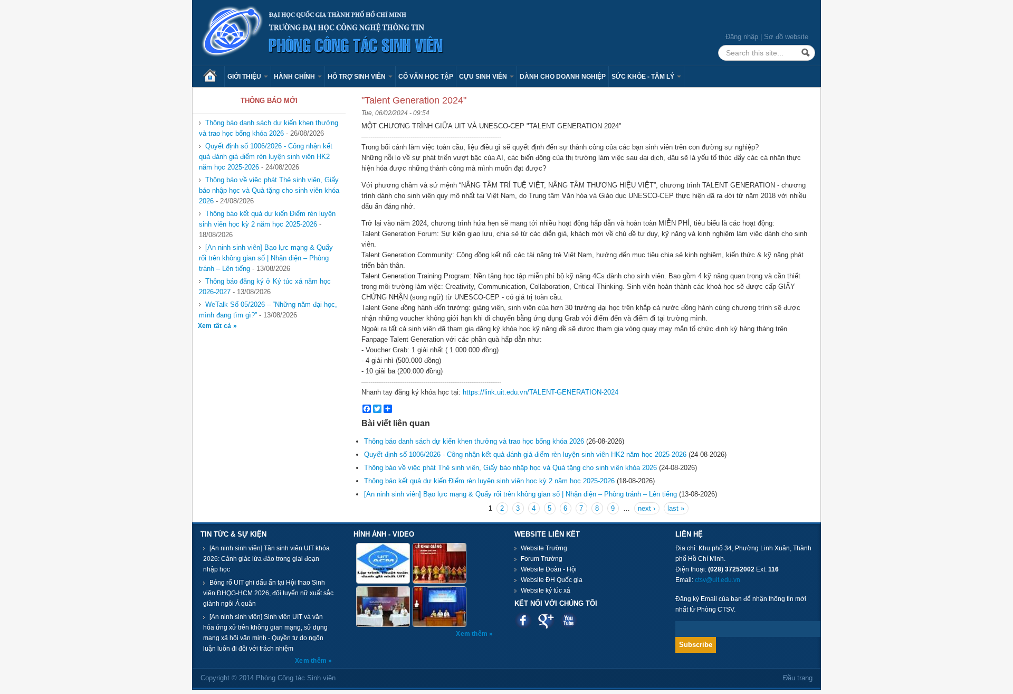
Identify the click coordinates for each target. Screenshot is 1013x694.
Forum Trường (541, 558)
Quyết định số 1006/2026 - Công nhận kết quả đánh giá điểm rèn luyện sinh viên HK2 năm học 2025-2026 (265, 156)
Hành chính (295, 76)
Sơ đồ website (786, 37)
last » (675, 508)
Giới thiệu (245, 76)
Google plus (546, 620)
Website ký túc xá (545, 590)
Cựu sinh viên (484, 76)
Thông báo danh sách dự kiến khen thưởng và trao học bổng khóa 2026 (268, 128)
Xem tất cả (215, 326)
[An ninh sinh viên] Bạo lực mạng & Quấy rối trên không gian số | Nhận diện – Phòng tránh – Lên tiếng (266, 258)
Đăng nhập (741, 37)
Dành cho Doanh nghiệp (563, 76)
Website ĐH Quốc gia (551, 580)
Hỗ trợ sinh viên (357, 76)
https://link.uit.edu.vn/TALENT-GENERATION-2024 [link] (540, 392)
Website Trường (544, 548)
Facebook (523, 620)
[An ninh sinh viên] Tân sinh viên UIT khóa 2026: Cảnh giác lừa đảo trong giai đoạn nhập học (266, 559)
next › (646, 508)
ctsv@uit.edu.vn (717, 580)
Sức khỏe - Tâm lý (643, 76)
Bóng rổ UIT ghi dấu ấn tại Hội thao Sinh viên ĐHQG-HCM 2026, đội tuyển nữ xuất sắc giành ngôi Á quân (268, 593)
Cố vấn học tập (425, 76)
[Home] (323, 32)
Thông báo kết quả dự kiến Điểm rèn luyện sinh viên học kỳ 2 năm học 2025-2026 (267, 219)
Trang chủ (213, 76)
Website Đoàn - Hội (549, 569)
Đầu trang (798, 678)
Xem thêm (311, 660)
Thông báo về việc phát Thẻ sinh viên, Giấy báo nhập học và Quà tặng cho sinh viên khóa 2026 (269, 190)
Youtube (568, 620)
